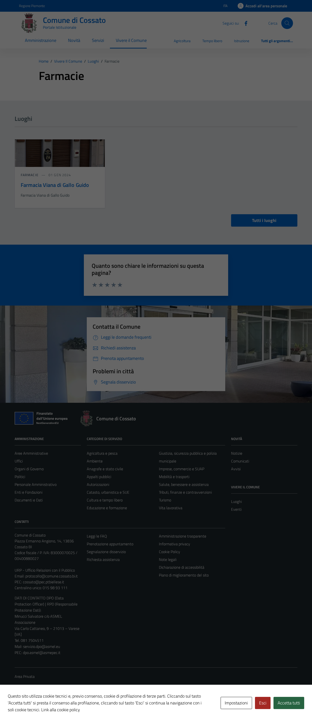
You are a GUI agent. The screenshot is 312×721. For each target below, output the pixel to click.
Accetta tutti (289, 703)
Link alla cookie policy (60, 709)
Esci (262, 703)
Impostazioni (236, 703)
